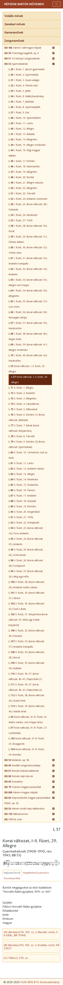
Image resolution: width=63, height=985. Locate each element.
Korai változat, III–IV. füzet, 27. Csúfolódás (28, 730)
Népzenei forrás (12, 873)
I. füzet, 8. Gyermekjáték (24, 107)
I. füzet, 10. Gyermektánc (25, 117)
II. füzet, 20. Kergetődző (24, 511)
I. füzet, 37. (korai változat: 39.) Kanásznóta (28, 325)
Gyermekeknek (16, 63)
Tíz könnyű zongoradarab (22, 58)
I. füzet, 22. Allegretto (23, 188)
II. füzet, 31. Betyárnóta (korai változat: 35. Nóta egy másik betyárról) (28, 620)
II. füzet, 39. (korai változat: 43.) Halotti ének (27, 708)
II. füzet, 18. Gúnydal (22, 501)
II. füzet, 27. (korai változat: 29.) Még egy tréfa (26, 573)
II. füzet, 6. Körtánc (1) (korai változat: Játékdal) (27, 417)
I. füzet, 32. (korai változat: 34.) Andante (28, 271)
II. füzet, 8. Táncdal (21, 436)
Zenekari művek (14, 24)
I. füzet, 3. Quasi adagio (24, 80)
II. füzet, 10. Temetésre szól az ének (28, 455)
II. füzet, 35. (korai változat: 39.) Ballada (27, 665)
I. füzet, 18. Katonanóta (24, 166)
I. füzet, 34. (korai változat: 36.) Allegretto (28, 293)
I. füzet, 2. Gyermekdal (23, 74)
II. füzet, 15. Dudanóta (23, 484)
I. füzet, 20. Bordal (21, 177)
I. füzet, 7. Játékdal (21, 101)
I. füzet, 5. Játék (20, 90)
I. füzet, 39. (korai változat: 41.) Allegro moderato (28, 347)
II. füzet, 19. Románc (22, 506)
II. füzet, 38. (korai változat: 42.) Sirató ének (27, 698)
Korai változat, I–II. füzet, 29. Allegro (29, 379)
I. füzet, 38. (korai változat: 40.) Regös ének (28, 336)
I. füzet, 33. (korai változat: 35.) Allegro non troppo (28, 282)
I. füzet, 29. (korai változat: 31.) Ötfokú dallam (28, 239)
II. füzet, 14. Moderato (23, 479)
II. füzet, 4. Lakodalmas (24, 403)
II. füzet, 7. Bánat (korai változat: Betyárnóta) (24, 428)
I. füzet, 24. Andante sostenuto (28, 198)
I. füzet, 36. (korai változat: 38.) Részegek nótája (28, 314)
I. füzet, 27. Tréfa (20, 220)
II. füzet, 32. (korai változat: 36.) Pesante (27, 633)
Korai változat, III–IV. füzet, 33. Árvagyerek (27, 741)
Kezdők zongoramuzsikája (22, 765)
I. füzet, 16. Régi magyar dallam (24, 153)
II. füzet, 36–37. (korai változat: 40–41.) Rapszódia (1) (25, 676)
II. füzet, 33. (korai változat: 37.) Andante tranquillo (27, 644)
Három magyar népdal (20, 792)
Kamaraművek (13, 32)
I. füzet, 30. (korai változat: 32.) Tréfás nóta (28, 250)
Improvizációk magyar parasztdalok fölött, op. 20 (27, 800)
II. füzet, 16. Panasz (22, 490)
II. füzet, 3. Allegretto (22, 398)
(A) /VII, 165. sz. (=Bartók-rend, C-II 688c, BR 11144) (31, 933)
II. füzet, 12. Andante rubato (26, 468)
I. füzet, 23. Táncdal (22, 193)
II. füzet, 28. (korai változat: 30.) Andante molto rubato (27, 584)
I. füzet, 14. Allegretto (23, 139)
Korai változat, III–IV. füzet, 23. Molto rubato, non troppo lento (28, 719)
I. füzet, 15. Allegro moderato (27, 144)
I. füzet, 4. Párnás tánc (23, 85)
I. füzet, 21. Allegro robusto (26, 182)
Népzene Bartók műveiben (24, 4)
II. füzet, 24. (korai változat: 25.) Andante (26, 541)
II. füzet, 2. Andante (22, 393)
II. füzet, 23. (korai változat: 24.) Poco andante (26, 530)
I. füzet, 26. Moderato (23, 215)
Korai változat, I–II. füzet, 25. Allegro (27, 368)
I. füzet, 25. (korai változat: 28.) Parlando (28, 207)
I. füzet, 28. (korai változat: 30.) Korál (28, 228)
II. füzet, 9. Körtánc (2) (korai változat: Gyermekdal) (27, 444)
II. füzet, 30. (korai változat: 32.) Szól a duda (27, 606)
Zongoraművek (14, 41)
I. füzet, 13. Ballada (22, 134)
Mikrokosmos (16, 814)
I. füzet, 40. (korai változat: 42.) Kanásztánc (28, 358)
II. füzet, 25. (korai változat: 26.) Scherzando (26, 552)
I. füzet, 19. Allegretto (23, 171)
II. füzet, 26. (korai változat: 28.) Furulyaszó (26, 563)
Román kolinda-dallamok (21, 770)
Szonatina (13, 781)
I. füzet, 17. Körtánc (22, 161)
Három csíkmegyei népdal (22, 47)
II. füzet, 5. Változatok (23, 409)
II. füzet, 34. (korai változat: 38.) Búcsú (27, 654)
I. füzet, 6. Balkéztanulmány (26, 96)
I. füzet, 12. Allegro (21, 128)
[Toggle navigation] (56, 4)
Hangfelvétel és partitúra (36, 873)
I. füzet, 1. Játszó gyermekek (27, 69)
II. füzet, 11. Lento (21, 463)
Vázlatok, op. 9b (16, 760)
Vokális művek (13, 16)
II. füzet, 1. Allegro (21, 387)
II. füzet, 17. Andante (22, 495)
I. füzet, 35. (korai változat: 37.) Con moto (28, 304)
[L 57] (31, 863)
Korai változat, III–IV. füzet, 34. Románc (27, 752)
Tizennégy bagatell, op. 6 (21, 53)
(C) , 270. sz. (16, 958)
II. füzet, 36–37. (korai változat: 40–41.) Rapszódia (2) (25, 687)
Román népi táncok (18, 776)
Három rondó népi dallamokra (24, 808)
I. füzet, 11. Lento (21, 123)
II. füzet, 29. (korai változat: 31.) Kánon (27, 595)
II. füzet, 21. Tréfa (21, 517)
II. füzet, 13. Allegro (22, 474)
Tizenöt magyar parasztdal (22, 787)
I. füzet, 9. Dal (19, 112)
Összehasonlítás (12, 878)
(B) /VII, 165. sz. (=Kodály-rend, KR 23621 (31, 946)
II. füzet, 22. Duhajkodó (24, 522)
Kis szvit (13, 819)
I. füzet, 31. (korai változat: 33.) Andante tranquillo (28, 260)
